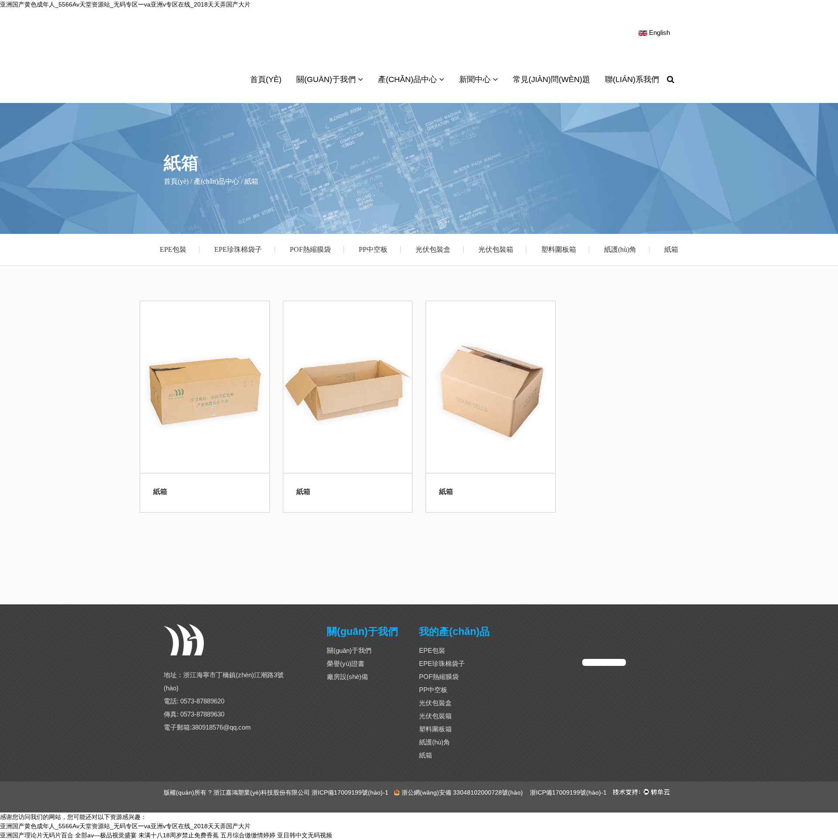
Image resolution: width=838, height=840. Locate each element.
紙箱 (671, 249)
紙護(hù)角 (620, 249)
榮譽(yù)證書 (345, 663)
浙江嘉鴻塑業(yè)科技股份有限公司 (261, 792)
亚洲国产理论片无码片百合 (36, 835)
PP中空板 (373, 249)
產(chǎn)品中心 (408, 79)
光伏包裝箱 (495, 249)
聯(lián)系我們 (632, 79)
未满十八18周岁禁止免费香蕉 (178, 835)
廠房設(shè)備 (347, 676)
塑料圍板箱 (558, 249)
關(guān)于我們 (327, 79)
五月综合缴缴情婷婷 (247, 835)
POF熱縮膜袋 (310, 249)
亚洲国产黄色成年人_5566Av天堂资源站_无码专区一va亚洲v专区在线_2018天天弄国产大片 (125, 4)
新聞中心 (476, 79)
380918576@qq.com (221, 727)
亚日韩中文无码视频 (304, 835)
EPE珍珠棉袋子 (238, 249)
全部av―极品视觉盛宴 (106, 835)
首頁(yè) (266, 79)
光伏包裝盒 (433, 249)
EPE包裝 (173, 249)
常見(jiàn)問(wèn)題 (551, 79)
